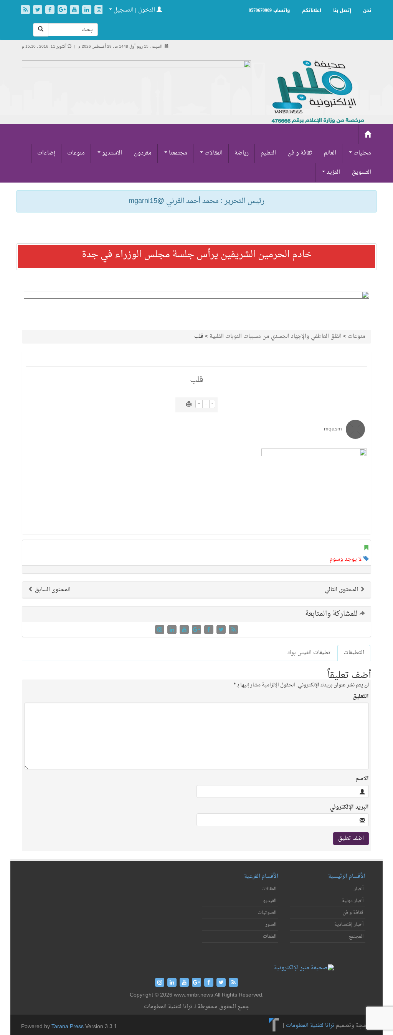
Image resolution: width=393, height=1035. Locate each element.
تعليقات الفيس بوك (308, 653)
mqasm (333, 429)
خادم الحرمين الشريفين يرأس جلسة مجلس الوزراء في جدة (197, 255)
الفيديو (269, 901)
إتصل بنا (342, 10)
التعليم (268, 153)
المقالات (213, 153)
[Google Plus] (63, 10)
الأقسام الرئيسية (346, 876)
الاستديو (111, 153)
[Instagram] (99, 10)
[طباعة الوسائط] (189, 405)
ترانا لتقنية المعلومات (310, 1025)
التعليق (361, 697)
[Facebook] (51, 10)
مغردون (143, 153)
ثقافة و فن (300, 153)
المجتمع (356, 936)
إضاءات (46, 153)
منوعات (76, 153)
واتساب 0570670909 (269, 10)
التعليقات (353, 653)
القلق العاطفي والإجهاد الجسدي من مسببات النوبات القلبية (276, 336)
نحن (367, 10)
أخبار (358, 889)
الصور (270, 924)
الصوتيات (267, 913)
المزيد (332, 172)
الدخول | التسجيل (134, 10)
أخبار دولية (352, 901)
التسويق (361, 172)
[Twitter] (38, 10)
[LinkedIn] (87, 10)
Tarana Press (67, 1027)
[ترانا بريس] (274, 1025)
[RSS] (26, 10)
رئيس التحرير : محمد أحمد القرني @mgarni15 (196, 201)
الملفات (269, 936)
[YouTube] (75, 10)
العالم (330, 153)
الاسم (362, 779)
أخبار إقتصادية (348, 924)
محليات (361, 153)
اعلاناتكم (311, 10)
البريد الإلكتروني (349, 807)
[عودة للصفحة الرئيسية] (317, 92)
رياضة (241, 153)
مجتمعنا (177, 153)
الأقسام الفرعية (261, 876)
